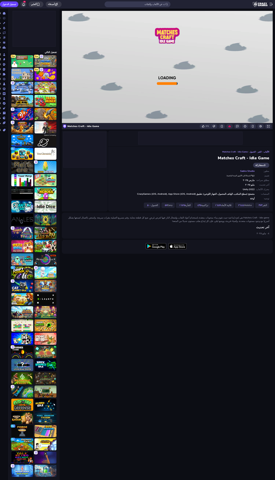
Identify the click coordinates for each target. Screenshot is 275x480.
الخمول (253, 151)
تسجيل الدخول (9, 4)
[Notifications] (23, 4)
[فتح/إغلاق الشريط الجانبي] (271, 4)
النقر (260, 151)
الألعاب (266, 151)
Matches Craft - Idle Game (235, 151)
